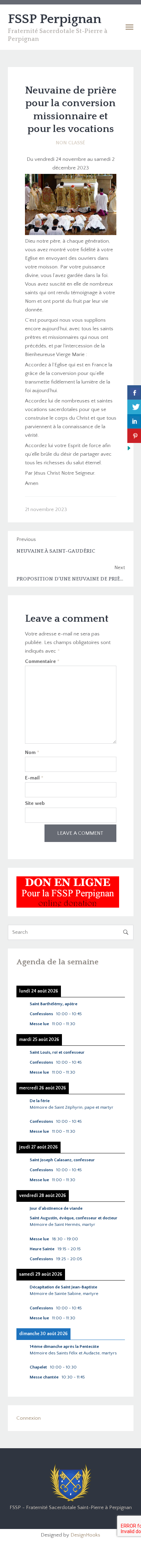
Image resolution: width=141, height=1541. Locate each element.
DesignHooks (85, 1535)
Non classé (70, 143)
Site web (35, 803)
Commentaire (42, 661)
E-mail (34, 778)
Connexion (28, 1418)
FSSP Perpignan (54, 19)
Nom (32, 752)
